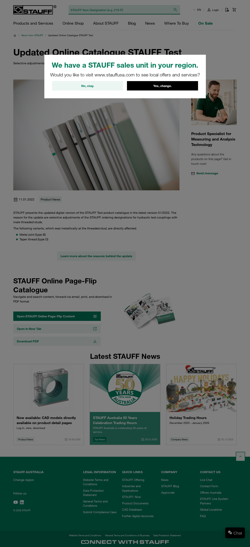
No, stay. (87, 86)
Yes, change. (162, 86)
